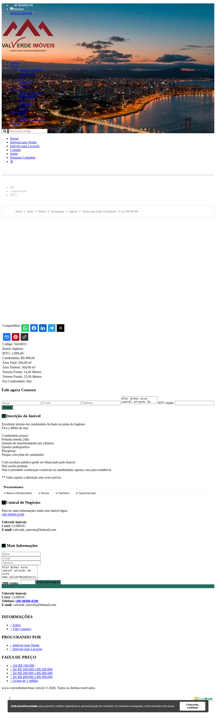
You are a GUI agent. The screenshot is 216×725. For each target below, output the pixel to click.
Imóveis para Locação (24, 146)
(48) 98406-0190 (13, 514)
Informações (18, 112)
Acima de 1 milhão (24, 680)
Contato (15, 123)
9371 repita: (166, 403)
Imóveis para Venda (23, 142)
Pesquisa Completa (31, 119)
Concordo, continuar (192, 706)
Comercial (25, 81)
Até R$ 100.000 (22, 665)
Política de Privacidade (24, 706)
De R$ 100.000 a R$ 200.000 (31, 669)
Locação (16, 89)
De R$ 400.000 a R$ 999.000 (31, 677)
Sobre (23, 116)
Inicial (15, 62)
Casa (22, 78)
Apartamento (27, 74)
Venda (14, 66)
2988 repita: (10, 583)
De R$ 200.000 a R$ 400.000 (31, 673)
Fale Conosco (20, 629)
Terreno (24, 85)
